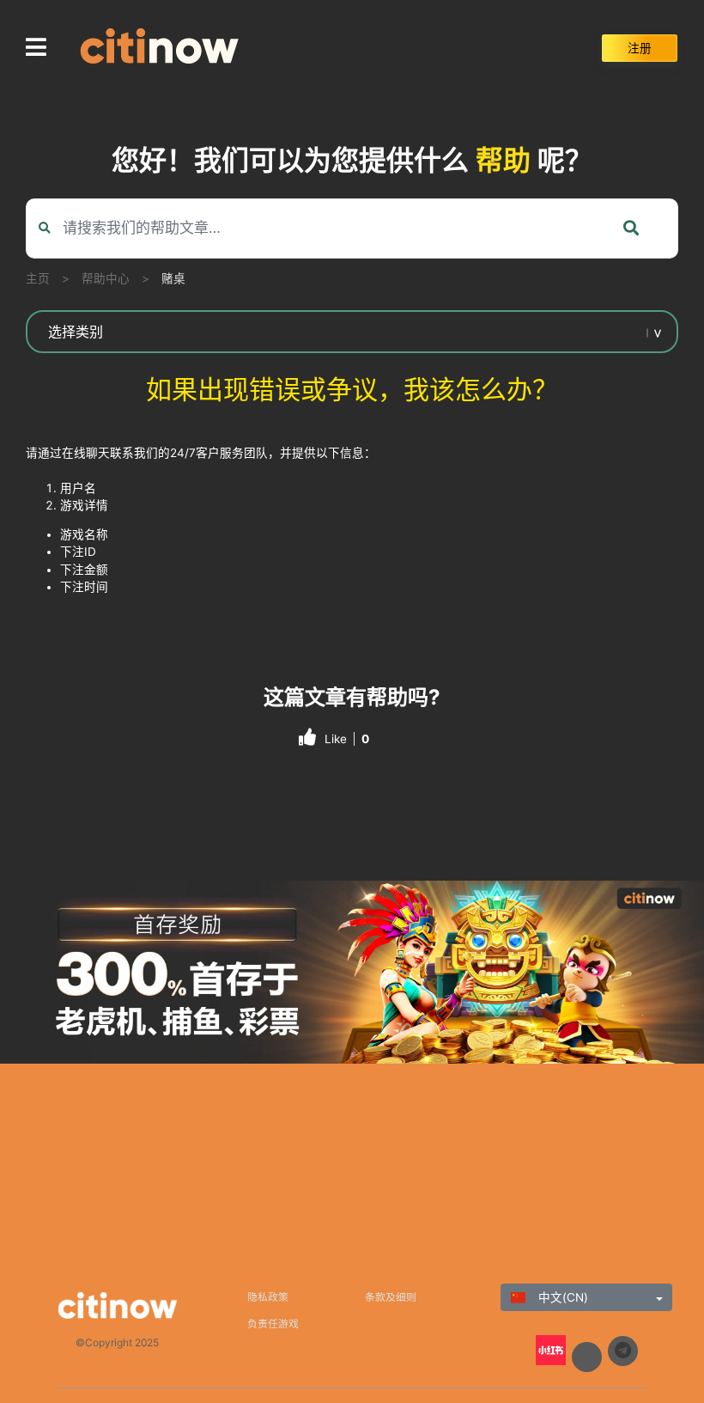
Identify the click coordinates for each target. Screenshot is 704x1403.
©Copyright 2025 (117, 1342)
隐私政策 (267, 1296)
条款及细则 (390, 1296)
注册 (640, 48)
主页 (38, 278)
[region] (352, 972)
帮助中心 (106, 278)
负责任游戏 (273, 1323)
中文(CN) (561, 1297)
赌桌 (173, 278)
